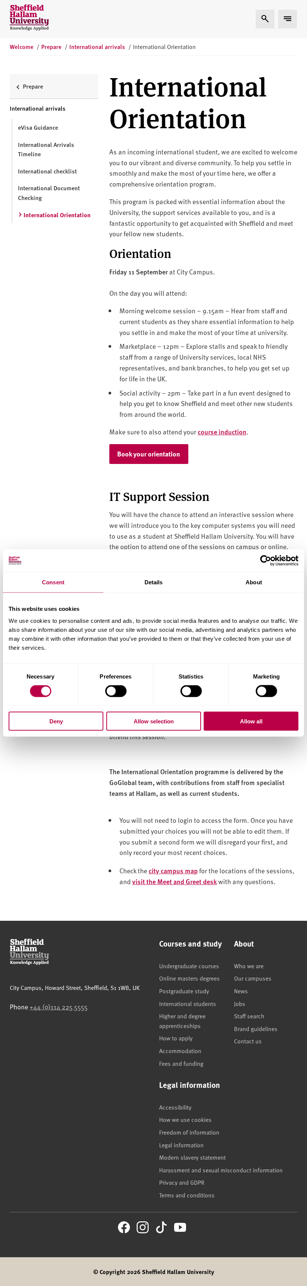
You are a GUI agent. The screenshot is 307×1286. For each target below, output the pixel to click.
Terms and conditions (187, 1195)
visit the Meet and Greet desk (174, 881)
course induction (222, 431)
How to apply (175, 1038)
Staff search (249, 1016)
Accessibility (175, 1107)
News (241, 991)
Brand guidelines (255, 1028)
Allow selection (154, 721)
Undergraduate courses (189, 966)
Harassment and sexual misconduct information (221, 1170)
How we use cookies (185, 1119)
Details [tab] (154, 582)
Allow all (251, 721)
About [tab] (254, 582)
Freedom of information (189, 1132)
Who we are (249, 966)
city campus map (173, 870)
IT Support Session (159, 495)
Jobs (239, 1003)
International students (187, 1003)
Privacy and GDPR (181, 1182)
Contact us (248, 1041)
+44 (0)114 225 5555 (59, 1006)
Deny (56, 721)
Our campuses (252, 978)
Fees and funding (181, 1063)
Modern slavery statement (192, 1157)
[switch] (116, 691)
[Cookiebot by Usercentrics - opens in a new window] (265, 560)
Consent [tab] (53, 582)
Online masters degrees (189, 978)
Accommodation (180, 1050)
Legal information (181, 1145)
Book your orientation (152, 454)
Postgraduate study (184, 991)
